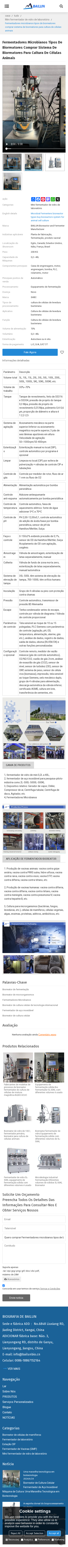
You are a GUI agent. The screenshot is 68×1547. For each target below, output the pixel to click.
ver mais (14, 1368)
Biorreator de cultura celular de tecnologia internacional (30, 1005)
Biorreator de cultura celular (16, 1015)
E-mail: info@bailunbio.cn (21, 1354)
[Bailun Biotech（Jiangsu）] (34, 6)
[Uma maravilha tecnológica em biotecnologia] (11, 1479)
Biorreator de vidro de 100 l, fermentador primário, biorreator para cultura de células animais (17, 1135)
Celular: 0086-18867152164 (21, 1360)
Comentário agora (47, 1034)
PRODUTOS (9, 1396)
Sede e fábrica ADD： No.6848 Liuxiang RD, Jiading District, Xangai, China (33, 1327)
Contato (7, 1412)
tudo (16, 15)
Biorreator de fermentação (15, 989)
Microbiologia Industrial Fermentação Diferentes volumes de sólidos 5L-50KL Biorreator (48, 1181)
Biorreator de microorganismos (18, 994)
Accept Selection (34, 1533)
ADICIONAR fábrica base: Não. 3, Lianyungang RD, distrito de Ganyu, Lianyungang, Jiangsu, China (27, 1342)
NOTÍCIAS (8, 1417)
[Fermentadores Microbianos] (34, 728)
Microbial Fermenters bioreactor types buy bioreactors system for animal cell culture (47, 217)
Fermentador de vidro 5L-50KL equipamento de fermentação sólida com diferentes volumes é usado (17, 1181)
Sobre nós (9, 1391)
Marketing (59, 1539)
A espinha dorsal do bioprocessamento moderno (43, 1505)
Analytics (28, 1539)
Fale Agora (30, 352)
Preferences (44, 1539)
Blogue (6, 1407)
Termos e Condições (50, 1289)
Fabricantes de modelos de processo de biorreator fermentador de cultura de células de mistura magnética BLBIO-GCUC (17, 1089)
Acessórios (13, 1279)
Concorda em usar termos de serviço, (31, 1288)
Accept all (54, 1533)
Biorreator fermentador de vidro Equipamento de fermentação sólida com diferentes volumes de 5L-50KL (47, 1136)
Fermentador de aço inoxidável (17, 1010)
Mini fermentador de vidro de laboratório (27, 19)
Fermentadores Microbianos (16, 1000)
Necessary (13, 1539)
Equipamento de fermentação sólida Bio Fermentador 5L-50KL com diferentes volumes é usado (48, 1088)
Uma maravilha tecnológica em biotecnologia (38, 1473)
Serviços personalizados (17, 1402)
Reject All (15, 1533)
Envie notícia (16, 1297)
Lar (4, 1386)
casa (7, 15)
